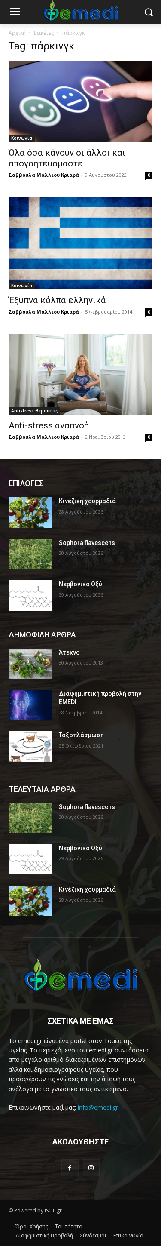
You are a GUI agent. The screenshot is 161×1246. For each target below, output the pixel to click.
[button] (148, 12)
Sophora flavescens (87, 542)
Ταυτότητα (68, 1226)
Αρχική (17, 33)
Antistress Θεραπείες (34, 411)
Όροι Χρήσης (31, 1226)
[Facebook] (69, 1167)
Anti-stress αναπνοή (49, 425)
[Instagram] (91, 1167)
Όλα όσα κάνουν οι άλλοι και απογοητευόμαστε (67, 158)
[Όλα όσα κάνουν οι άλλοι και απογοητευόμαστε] (80, 101)
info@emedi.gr (98, 1107)
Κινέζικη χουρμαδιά (87, 501)
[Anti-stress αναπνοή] (80, 374)
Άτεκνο (69, 652)
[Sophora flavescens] (30, 554)
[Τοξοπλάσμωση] (30, 746)
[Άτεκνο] (30, 664)
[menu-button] (14, 12)
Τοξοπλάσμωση (81, 735)
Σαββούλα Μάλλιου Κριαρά (44, 175)
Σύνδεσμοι (93, 1235)
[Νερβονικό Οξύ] (30, 595)
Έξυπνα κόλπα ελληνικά (57, 300)
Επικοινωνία (128, 1235)
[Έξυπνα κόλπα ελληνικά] (80, 243)
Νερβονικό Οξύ (80, 584)
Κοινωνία (21, 138)
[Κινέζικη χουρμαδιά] (30, 512)
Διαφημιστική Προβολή (44, 1235)
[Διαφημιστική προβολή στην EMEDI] (30, 705)
